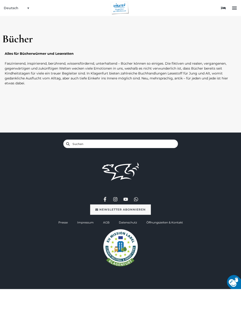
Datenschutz (128, 222)
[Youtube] (125, 199)
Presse (63, 222)
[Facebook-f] (105, 199)
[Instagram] (115, 199)
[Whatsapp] (136, 199)
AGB (106, 222)
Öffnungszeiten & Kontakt (164, 222)
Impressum (85, 222)
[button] (234, 8)
